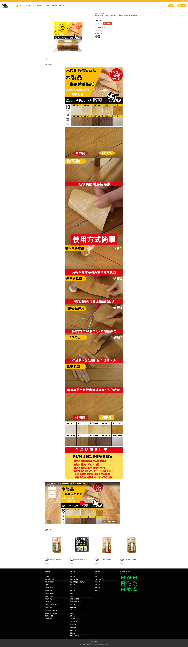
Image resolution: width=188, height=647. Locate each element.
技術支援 (61, 5)
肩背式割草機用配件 (75, 601)
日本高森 (100, 33)
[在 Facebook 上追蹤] (183, 1)
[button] (17, 5)
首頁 (21, 5)
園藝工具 (72, 633)
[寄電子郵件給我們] (186, 1)
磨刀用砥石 (73, 624)
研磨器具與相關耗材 (75, 599)
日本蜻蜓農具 (48, 619)
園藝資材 (72, 590)
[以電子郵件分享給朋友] (99, 36)
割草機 (72, 613)
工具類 (72, 593)
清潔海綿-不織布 (74, 621)
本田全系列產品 (74, 579)
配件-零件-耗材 (74, 619)
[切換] (92, 579)
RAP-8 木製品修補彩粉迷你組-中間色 (78, 559)
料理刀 (72, 596)
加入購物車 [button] (47, 563)
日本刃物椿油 (48, 607)
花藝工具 (72, 587)
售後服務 (54, 5)
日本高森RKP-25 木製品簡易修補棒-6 (53, 559)
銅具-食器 (72, 616)
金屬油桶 (72, 576)
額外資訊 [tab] (50, 64)
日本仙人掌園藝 (49, 616)
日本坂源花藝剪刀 (49, 582)
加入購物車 (107, 23)
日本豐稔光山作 (49, 596)
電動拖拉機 (73, 630)
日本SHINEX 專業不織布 (51, 613)
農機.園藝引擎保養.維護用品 (77, 582)
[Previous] (45, 550)
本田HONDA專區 (29, 5)
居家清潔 (72, 584)
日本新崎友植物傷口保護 (51, 604)
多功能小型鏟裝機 (74, 636)
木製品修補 (101, 13)
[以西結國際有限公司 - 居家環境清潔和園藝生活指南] (7, 5)
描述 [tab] (46, 64)
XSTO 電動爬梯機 (49, 579)
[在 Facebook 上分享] (96, 36)
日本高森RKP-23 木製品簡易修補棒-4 (128, 559)
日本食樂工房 (48, 599)
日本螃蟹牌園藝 (49, 587)
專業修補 (73, 610)
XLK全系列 (47, 576)
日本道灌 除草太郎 (49, 593)
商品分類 (39, 5)
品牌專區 (46, 5)
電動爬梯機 (73, 627)
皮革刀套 (72, 604)
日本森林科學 (48, 590)
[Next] (143, 550)
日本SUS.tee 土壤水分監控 (51, 610)
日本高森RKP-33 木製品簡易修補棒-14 (103, 559)
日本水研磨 (48, 601)
